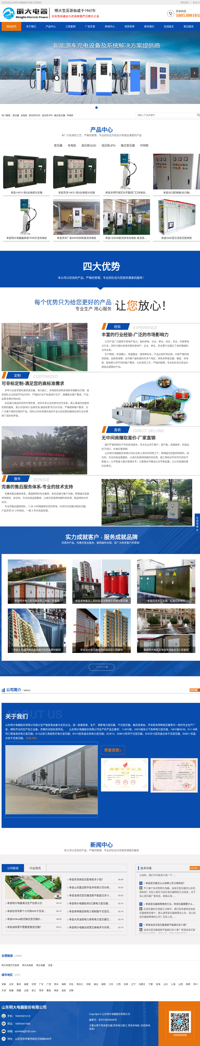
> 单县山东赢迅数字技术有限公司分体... (89, 887)
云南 (26, 990)
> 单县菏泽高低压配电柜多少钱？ (85, 879)
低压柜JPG (47, 115)
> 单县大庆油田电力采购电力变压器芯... (89, 919)
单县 (56, 990)
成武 (64, 990)
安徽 (4, 984)
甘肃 (34, 984)
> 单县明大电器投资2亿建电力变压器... (88, 903)
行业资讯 (35, 868)
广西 (49, 984)
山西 (180, 984)
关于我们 (31, 26)
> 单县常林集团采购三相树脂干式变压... (89, 911)
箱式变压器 (59, 115)
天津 (4, 990)
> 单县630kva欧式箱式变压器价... (23, 919)
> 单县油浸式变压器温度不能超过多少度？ (166, 892)
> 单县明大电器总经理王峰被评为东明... (89, 927)
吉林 (126, 984)
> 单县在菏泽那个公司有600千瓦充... (25, 911)
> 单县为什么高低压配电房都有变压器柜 (164, 913)
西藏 (19, 990)
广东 (41, 984)
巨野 (71, 990)
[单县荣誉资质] (124, 776)
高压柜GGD (34, 115)
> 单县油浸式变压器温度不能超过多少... (89, 895)
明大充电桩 (27, 965)
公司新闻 (12, 868)
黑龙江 (80, 984)
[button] (5, 72)
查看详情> (31, 738)
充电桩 (24, 115)
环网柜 (70, 115)
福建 (26, 984)
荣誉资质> (112, 750)
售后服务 (189, 26)
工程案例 (70, 26)
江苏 (111, 984)
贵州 (56, 984)
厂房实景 (90, 26)
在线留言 (169, 26)
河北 (71, 984)
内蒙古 (142, 984)
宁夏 (150, 984)
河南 (88, 984)
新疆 (11, 990)
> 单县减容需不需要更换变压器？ (23, 927)
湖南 (103, 984)
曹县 (49, 990)
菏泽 (41, 990)
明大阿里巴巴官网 (10, 965)
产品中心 (51, 26)
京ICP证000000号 (107, 1019)
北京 (11, 984)
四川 (195, 984)
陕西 (188, 984)
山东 (165, 984)
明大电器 (40, 965)
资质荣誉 (130, 26)
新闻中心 (110, 26)
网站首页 (11, 26)
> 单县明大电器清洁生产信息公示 (23, 903)
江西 (118, 984)
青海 (158, 984)
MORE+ (194, 868)
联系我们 (185, 2)
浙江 (34, 990)
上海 (173, 984)
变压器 (15, 115)
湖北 (96, 984)
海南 (64, 984)
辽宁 (133, 984)
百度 (50, 965)
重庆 (19, 984)
